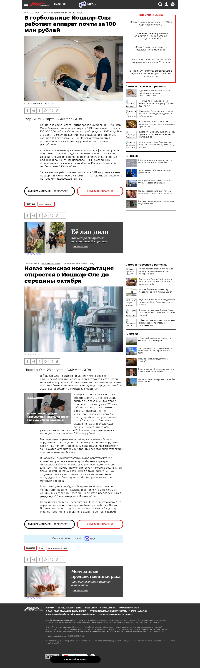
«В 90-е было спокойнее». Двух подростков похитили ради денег (155, 290)
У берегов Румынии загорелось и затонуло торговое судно (154, 339)
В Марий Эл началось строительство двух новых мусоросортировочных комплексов (150, 74)
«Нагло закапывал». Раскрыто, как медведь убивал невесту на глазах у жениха (156, 144)
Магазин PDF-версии (129, 608)
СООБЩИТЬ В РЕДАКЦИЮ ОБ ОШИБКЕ (116, 614)
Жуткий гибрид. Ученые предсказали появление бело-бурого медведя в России (157, 302)
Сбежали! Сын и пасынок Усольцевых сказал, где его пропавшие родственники (157, 322)
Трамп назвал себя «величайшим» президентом (154, 171)
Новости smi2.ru (34, 254)
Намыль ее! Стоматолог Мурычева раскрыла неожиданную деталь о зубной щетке (156, 113)
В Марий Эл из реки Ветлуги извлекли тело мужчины (150, 48)
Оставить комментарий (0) (100, 191)
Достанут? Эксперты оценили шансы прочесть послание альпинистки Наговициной (157, 134)
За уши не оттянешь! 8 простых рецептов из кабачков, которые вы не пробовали (157, 124)
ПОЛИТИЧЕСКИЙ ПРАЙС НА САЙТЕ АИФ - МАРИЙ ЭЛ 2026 (70, 614)
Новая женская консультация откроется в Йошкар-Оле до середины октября (151, 36)
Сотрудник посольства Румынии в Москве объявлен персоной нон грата (155, 350)
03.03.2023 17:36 (31, 13)
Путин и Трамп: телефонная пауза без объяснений (156, 380)
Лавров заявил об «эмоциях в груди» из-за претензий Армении (156, 370)
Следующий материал (75, 659)
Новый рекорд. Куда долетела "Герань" (153, 360)
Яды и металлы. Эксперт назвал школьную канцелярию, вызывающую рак (154, 93)
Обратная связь (108, 608)
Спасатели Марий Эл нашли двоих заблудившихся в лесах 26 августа (151, 61)
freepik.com (30, 354)
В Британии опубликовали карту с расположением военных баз (155, 161)
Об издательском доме (69, 608)
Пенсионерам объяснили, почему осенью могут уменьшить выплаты (155, 192)
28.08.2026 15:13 (31, 263)
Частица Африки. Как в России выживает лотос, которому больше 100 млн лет (156, 103)
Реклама (49, 608)
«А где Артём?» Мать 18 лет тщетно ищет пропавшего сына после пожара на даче (156, 271)
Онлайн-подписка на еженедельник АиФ (65, 611)
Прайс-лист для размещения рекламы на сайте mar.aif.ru (118, 611)
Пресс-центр (91, 608)
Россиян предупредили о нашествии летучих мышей (156, 202)
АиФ (53, 103)
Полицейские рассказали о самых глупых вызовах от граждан (154, 182)
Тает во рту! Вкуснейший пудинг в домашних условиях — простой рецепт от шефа (155, 281)
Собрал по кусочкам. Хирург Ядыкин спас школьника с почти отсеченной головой (157, 312)
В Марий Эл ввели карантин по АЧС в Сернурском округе (150, 23)
